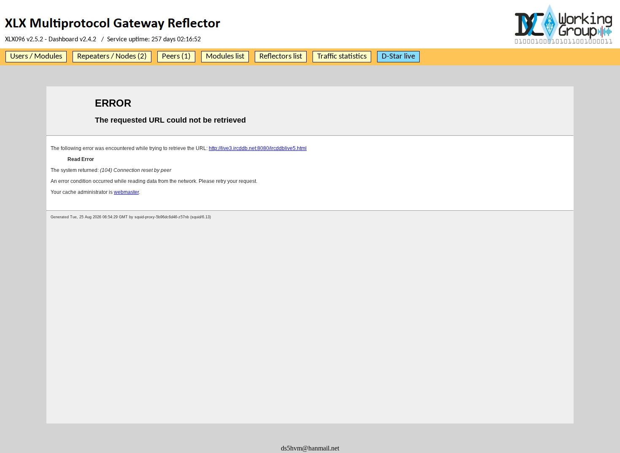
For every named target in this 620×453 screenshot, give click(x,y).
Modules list (225, 57)
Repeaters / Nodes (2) (112, 57)
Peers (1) (176, 57)
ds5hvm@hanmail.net (310, 448)
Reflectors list (280, 57)
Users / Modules (36, 57)
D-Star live (398, 57)
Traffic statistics (342, 57)
